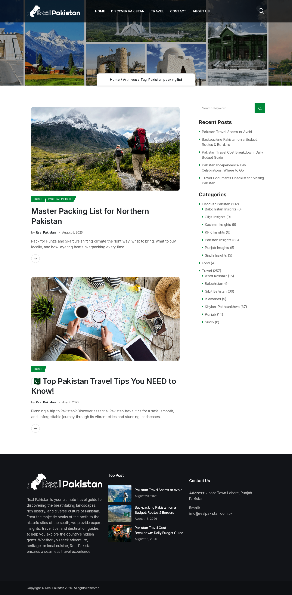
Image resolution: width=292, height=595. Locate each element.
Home (100, 11)
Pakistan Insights (60, 199)
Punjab (210, 314)
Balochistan (214, 283)
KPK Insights (215, 232)
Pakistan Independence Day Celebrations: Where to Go (224, 167)
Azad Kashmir (216, 276)
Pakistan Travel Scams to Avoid (227, 132)
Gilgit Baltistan (216, 291)
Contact (178, 11)
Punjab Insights (217, 248)
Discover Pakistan (128, 11)
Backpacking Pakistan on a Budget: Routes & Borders (229, 142)
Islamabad (213, 299)
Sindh (209, 322)
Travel (157, 11)
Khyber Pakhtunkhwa (222, 307)
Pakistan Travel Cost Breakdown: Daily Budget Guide (232, 155)
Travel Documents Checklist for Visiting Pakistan (233, 180)
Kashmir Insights (218, 224)
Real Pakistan (46, 232)
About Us (201, 11)
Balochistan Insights (220, 209)
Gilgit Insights (215, 217)
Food (206, 263)
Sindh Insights (216, 255)
